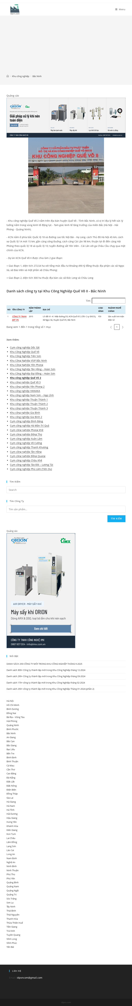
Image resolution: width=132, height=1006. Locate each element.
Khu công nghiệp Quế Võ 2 (25, 377)
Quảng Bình (13, 882)
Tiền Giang (12, 926)
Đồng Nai (11, 713)
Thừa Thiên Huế (15, 922)
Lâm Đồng (12, 842)
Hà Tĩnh (10, 809)
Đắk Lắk (11, 781)
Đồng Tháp (12, 793)
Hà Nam (11, 805)
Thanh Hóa (12, 918)
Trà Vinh (11, 930)
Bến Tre (10, 753)
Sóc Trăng (11, 898)
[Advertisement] (66, 47)
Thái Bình (11, 910)
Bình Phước (12, 729)
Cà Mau (10, 765)
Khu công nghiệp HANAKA (25, 391)
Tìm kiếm (116, 518)
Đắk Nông (12, 785)
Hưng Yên (12, 821)
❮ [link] (111, 327)
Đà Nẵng (11, 777)
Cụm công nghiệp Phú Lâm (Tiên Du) (31, 469)
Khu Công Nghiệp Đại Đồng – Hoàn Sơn (32, 373)
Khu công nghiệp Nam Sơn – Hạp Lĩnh (32, 395)
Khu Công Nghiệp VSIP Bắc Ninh (28, 360)
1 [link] (117, 327)
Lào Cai (10, 850)
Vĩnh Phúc (12, 942)
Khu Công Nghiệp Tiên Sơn (25, 356)
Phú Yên (11, 878)
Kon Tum (11, 834)
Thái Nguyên (13, 914)
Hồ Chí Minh (13, 705)
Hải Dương (12, 813)
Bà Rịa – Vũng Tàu (16, 717)
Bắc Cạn (11, 741)
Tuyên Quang (13, 934)
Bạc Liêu (11, 749)
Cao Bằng (11, 773)
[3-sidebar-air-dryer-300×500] (41, 590)
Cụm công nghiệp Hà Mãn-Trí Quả (29, 425)
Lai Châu (11, 838)
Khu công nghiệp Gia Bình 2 (26, 417)
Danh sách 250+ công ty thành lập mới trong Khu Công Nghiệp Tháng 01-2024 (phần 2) (50, 688)
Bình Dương (13, 709)
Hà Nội (10, 700)
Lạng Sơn (11, 846)
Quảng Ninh (13, 725)
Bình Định (11, 757)
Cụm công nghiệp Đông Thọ (26, 434)
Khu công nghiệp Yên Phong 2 (27, 386)
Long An (11, 854)
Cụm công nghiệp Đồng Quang (27, 456)
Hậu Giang (12, 817)
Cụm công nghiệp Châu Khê (26, 460)
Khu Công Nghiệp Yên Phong (26, 364)
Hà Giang (11, 801)
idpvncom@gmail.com (29, 977)
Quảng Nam (13, 886)
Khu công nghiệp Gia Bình (25, 412)
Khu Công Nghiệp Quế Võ (24, 351)
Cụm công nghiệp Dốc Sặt (25, 347)
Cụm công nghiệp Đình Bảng (26, 421)
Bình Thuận (12, 761)
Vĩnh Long (12, 938)
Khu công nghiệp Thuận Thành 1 (29, 399)
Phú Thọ (11, 874)
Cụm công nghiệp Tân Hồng (26, 451)
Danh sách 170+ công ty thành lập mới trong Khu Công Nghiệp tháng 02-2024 (46, 682)
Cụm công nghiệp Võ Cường (26, 443)
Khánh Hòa (12, 826)
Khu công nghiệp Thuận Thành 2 (29, 403)
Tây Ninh (11, 906)
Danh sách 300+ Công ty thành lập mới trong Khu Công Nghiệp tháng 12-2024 (46, 670)
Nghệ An (11, 862)
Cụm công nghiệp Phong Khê (26, 430)
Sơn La (10, 902)
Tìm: (88, 300)
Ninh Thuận (13, 870)
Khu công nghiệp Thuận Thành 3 (29, 408)
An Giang (11, 737)
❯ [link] (123, 327)
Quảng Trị (11, 894)
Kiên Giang (12, 830)
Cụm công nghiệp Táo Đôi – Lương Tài (31, 464)
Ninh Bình (12, 866)
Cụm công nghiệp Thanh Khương (29, 447)
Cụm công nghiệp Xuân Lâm (26, 438)
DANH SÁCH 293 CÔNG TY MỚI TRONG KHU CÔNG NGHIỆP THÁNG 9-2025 (44, 663)
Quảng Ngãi (13, 890)
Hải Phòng (12, 721)
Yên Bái (10, 946)
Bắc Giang (11, 745)
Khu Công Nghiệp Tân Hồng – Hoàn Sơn (32, 369)
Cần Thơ (11, 769)
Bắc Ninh (11, 733)
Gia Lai (10, 797)
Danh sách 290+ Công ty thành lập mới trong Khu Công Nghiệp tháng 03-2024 (46, 676)
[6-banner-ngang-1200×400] (66, 117)
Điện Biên (11, 789)
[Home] (8, 76)
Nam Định (12, 858)
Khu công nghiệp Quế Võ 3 (25, 382)
